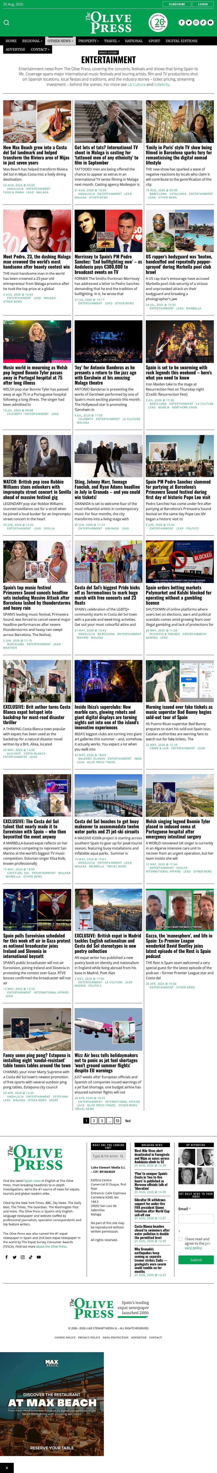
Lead (30, 192)
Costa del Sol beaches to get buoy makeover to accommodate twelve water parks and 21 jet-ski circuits (107, 826)
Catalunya (178, 194)
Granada (112, 528)
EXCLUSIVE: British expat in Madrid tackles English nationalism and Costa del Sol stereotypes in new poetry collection (108, 943)
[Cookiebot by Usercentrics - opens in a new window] (182, 689)
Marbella (193, 308)
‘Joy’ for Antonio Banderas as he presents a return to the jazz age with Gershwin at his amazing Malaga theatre (105, 375)
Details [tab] (108, 701)
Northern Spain (184, 407)
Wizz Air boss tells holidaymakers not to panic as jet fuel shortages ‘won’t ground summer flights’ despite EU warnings (106, 1062)
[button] (122, 1156)
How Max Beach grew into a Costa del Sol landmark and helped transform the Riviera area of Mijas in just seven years (36, 155)
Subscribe (177, 4)
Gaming (152, 637)
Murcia (164, 407)
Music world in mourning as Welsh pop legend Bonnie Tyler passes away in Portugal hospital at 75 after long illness (35, 375)
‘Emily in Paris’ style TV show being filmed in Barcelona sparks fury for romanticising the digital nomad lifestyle (179, 155)
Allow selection (108, 778)
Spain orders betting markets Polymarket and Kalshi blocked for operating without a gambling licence (178, 595)
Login (203, 4)
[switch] (85, 758)
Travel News (116, 866)
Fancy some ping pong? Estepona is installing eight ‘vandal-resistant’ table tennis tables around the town (37, 1060)
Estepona (60, 1096)
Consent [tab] (45, 701)
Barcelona (158, 194)
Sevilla (49, 528)
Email (184, 1209)
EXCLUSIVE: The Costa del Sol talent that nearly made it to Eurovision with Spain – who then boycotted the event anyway (34, 829)
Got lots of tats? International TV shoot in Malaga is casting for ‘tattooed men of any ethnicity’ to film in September (106, 155)
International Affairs (163, 871)
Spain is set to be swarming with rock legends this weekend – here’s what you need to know (179, 372)
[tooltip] (181, 22)
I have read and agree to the (198, 1243)
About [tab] (172, 701)
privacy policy (198, 1245)
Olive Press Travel (101, 1105)
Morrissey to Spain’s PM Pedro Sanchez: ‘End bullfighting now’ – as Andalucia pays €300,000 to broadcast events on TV (108, 264)
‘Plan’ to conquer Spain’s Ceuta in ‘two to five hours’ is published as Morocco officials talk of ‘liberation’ (151, 1181)
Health (182, 868)
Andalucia (15, 189)
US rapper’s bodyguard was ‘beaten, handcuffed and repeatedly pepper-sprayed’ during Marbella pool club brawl (179, 264)
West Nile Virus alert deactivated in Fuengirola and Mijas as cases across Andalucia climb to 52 (152, 1156)
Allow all (170, 778)
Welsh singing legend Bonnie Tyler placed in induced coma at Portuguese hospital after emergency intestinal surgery (178, 829)
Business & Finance (165, 634)
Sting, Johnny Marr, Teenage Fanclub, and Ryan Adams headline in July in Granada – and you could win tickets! (107, 489)
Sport (53, 1100)
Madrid (83, 637)
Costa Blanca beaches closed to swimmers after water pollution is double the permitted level (152, 1232)
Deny (46, 778)
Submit (196, 1259)
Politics (192, 528)
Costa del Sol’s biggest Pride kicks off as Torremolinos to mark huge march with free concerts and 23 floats (107, 595)
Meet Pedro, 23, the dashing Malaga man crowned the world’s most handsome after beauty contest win (37, 261)
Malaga (42, 192)
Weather (10, 648)
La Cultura (137, 84)
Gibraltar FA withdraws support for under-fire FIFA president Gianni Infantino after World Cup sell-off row (152, 1207)
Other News (98, 197)
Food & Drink (13, 192)
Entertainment (38, 189)
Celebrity (162, 84)
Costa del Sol (18, 873)
